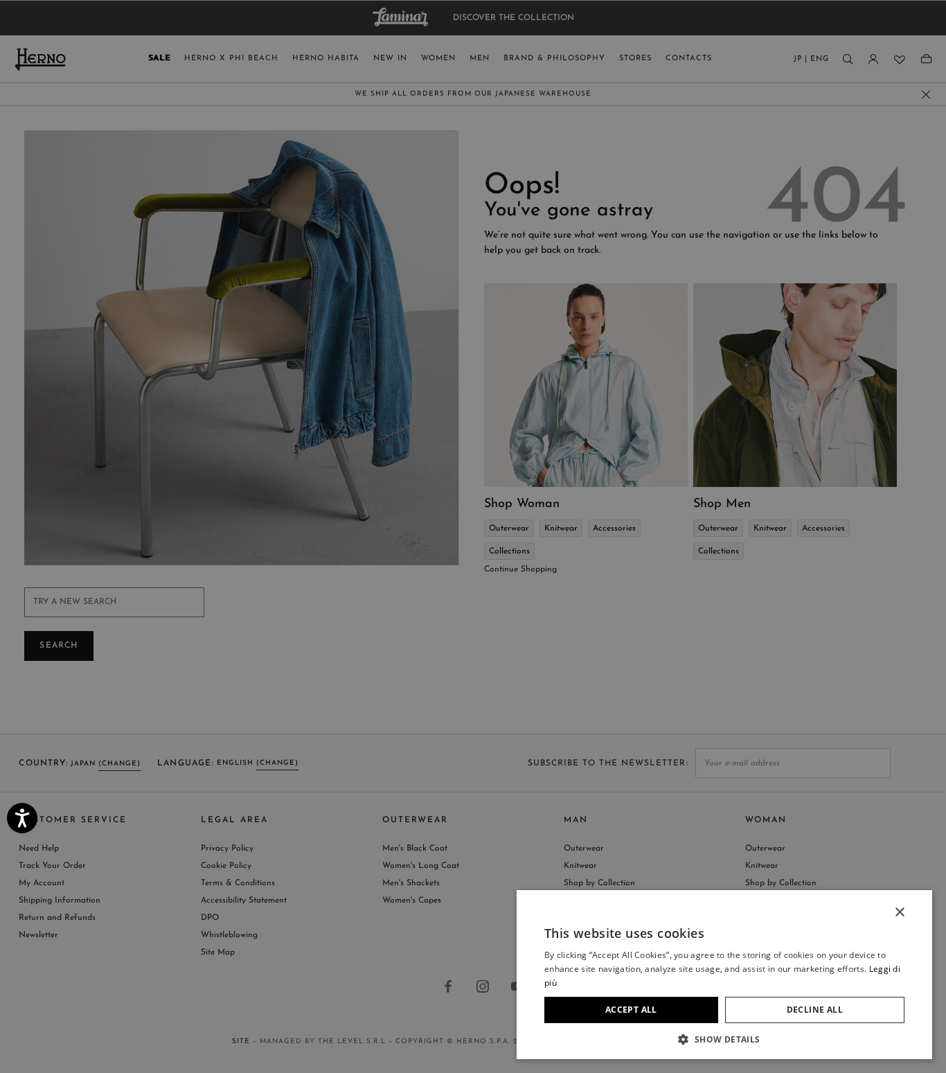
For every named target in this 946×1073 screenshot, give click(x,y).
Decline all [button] (815, 1010)
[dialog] (473, 536)
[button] (724, 1038)
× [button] (899, 912)
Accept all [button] (631, 1010)
